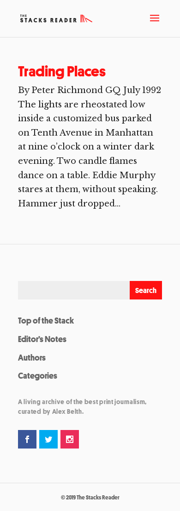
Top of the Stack (46, 320)
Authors (32, 357)
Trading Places (62, 71)
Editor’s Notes (42, 338)
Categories (37, 375)
